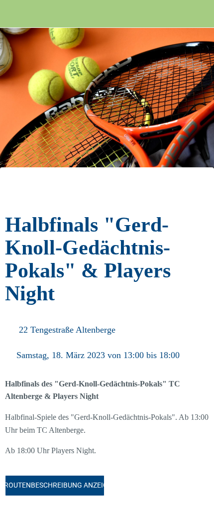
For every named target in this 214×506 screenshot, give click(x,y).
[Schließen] (14, 14)
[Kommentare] (197, 192)
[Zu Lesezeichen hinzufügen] (173, 192)
